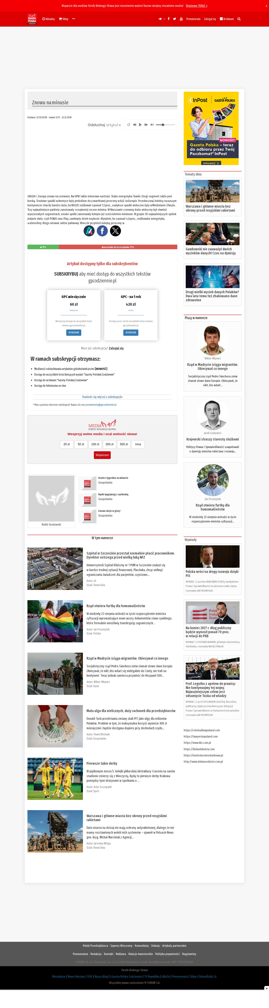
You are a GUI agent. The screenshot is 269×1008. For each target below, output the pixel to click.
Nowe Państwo (76, 976)
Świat (96, 686)
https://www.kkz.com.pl (197, 743)
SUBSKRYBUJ (66, 274)
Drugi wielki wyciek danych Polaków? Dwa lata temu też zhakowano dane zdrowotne (212, 296)
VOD (89, 976)
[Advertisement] (134, 57)
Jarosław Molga (102, 843)
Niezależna (58, 976)
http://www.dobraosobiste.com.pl (203, 762)
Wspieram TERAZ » (196, 6)
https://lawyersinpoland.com (201, 736)
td (95, 581)
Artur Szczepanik (103, 787)
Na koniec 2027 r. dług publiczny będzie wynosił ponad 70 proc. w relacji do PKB (208, 632)
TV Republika (151, 976)
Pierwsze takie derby (102, 763)
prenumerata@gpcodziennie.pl (100, 404)
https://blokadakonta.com (199, 749)
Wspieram (102, 455)
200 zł (109, 444)
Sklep (193, 976)
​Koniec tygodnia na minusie (113, 478)
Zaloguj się (210, 19)
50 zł (81, 444)
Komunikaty (142, 946)
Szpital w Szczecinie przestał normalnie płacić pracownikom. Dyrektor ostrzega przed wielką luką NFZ (131, 555)
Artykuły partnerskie (174, 946)
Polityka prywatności (167, 954)
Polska (97, 633)
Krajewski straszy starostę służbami (212, 439)
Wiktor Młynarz (102, 682)
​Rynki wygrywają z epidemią (113, 494)
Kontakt (108, 954)
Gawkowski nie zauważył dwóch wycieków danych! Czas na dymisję (211, 251)
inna (138, 444)
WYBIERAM (74, 332)
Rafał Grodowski (51, 524)
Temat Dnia (99, 585)
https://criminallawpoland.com (202, 730)
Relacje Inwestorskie (140, 954)
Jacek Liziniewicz (212, 433)
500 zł (124, 444)
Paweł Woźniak (102, 734)
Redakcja (96, 954)
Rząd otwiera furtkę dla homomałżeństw (116, 606)
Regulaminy (189, 954)
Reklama (121, 954)
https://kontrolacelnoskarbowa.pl (203, 755)
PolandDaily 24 (208, 976)
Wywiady (191, 539)
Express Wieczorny (121, 946)
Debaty (155, 946)
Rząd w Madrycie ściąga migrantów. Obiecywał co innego (127, 658)
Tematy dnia (193, 174)
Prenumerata (193, 19)
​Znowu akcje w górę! (109, 511)
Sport (96, 791)
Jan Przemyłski (102, 629)
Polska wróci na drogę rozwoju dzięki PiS (212, 573)
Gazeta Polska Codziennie (126, 976)
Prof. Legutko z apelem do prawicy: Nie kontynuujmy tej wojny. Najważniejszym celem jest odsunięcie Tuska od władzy (211, 689)
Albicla (166, 976)
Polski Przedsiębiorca (95, 946)
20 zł (66, 444)
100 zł (95, 444)
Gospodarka (105, 482)
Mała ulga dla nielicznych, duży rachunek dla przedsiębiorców (131, 711)
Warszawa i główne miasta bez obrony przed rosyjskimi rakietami (127, 818)
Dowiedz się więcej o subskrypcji (102, 397)
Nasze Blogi (102, 976)
